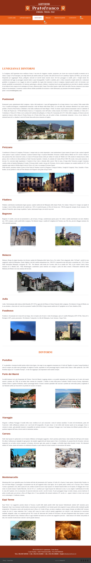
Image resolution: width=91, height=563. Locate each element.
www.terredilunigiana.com (13, 90)
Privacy (4, 560)
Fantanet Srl (62, 560)
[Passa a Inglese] (45, 22)
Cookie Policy (10, 560)
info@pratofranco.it (70, 554)
